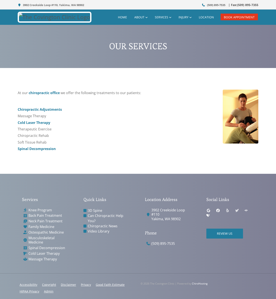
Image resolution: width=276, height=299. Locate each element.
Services (161, 17)
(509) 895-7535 (215, 5)
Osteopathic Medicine (46, 232)
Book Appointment (239, 17)
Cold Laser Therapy (34, 122)
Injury (183, 17)
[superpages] (246, 210)
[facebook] (218, 210)
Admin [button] (48, 291)
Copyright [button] (49, 285)
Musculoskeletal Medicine (41, 240)
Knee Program (40, 210)
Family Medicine (41, 227)
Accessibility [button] (28, 285)
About (139, 17)
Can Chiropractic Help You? (105, 218)
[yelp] (227, 210)
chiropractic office (44, 92)
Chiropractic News (103, 226)
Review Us (224, 233)
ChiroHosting (200, 283)
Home (122, 17)
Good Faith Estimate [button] (110, 285)
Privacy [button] (86, 285)
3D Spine (95, 210)
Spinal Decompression (37, 148)
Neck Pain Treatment (45, 221)
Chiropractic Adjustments (40, 109)
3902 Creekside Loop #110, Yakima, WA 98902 (53, 5)
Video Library (98, 231)
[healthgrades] (208, 215)
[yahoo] (237, 210)
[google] (208, 210)
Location (206, 17)
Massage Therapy (42, 259)
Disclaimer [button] (68, 285)
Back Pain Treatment (45, 215)
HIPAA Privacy (29, 291)
